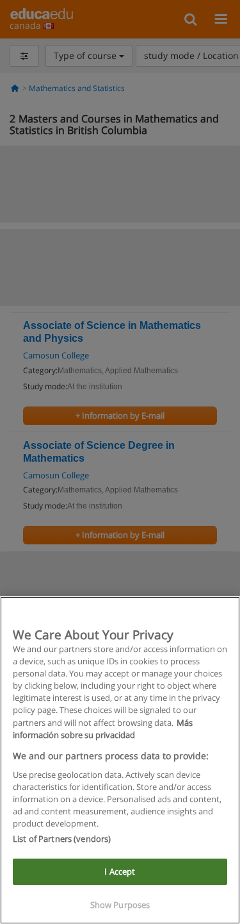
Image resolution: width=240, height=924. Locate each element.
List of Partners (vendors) (62, 838)
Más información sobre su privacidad (103, 729)
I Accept (119, 871)
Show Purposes (120, 905)
